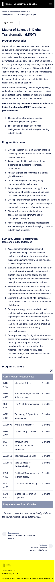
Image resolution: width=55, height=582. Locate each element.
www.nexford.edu (8, 571)
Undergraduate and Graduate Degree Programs (19, 15)
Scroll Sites (30, 578)
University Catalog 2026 (25, 4)
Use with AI (11, 23)
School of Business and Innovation (15, 12)
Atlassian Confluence (45, 578)
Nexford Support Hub (10, 574)
